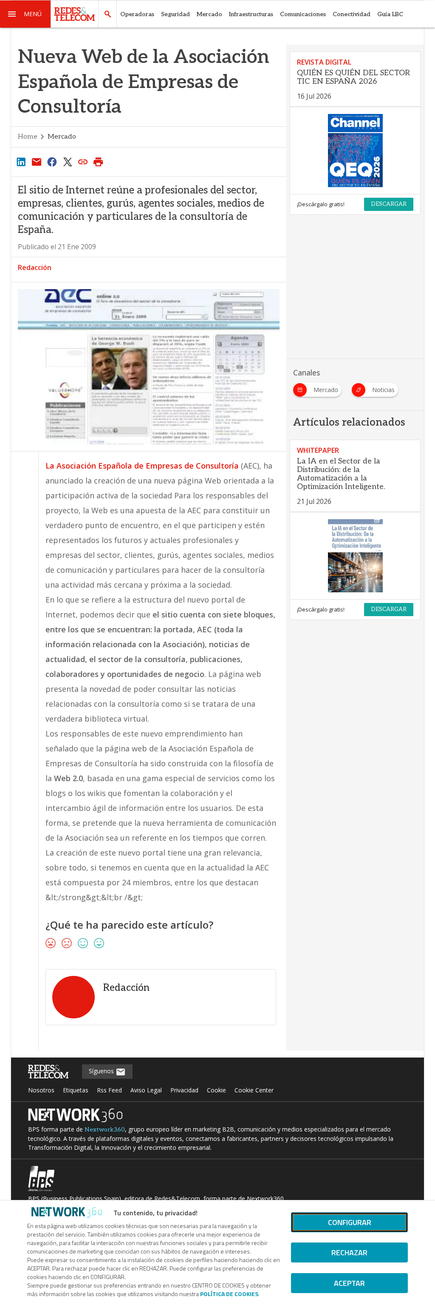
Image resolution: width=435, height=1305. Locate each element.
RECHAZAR (349, 1252)
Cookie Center (254, 1090)
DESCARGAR (389, 204)
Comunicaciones (303, 14)
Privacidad (184, 1090)
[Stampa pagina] (98, 161)
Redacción (34, 267)
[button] (25, 14)
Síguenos (102, 1071)
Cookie (216, 1090)
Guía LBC (390, 14)
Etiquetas (75, 1090)
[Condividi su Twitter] (67, 161)
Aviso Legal (146, 1090)
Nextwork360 (105, 1129)
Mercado (209, 14)
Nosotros (41, 1090)
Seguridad (175, 14)
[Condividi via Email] (36, 161)
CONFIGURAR (349, 1222)
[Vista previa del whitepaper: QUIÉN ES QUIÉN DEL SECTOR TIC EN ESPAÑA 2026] (355, 150)
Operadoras (137, 14)
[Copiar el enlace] (83, 161)
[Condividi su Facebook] (52, 161)
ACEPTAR (349, 1283)
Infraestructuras (251, 14)
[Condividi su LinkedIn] (21, 161)
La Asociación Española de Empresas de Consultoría (143, 466)
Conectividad (351, 14)
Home (27, 137)
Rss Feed (109, 1090)
